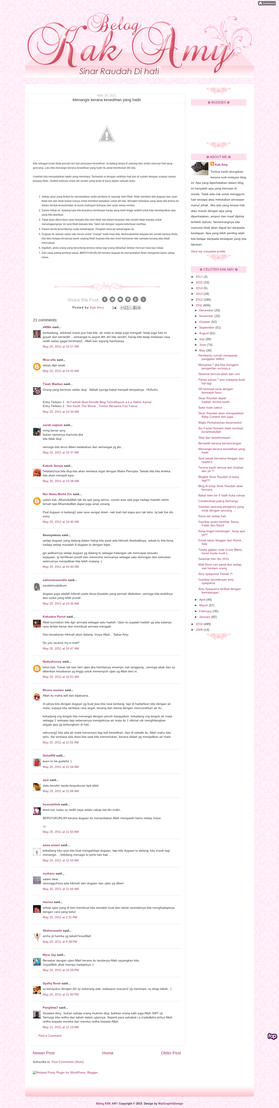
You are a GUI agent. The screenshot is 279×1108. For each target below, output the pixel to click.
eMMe (47, 327)
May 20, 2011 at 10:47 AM (61, 648)
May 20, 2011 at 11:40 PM (61, 994)
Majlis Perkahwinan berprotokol (220, 422)
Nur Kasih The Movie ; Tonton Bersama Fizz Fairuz (102, 406)
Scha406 (49, 755)
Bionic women (53, 690)
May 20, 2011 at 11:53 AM (61, 860)
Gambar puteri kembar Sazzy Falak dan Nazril (218, 523)
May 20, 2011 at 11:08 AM (61, 791)
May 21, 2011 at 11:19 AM (61, 1027)
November (206, 316)
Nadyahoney (52, 661)
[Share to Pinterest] (139, 307)
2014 (200, 288)
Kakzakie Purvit (54, 616)
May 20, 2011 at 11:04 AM (61, 767)
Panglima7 (50, 1007)
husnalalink (51, 804)
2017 (200, 276)
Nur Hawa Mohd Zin (57, 494)
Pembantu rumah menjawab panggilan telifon (217, 357)
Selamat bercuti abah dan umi (219, 374)
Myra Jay (49, 954)
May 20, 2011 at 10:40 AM (61, 521)
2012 (200, 299)
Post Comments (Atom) (68, 1062)
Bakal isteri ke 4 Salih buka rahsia (221, 495)
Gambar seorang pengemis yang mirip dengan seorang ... (221, 508)
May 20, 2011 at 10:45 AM (61, 603)
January (205, 617)
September (207, 327)
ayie (46, 780)
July (202, 339)
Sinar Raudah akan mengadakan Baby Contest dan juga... (221, 415)
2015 (200, 282)
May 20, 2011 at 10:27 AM (61, 346)
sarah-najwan (53, 425)
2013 (200, 293)
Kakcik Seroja (53, 465)
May (202, 350)
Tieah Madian (53, 384)
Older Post (171, 1053)
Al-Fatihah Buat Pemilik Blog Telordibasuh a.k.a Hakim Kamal (109, 402)
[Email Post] (114, 307)
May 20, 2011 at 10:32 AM (61, 371)
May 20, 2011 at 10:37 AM (61, 452)
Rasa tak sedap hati (212, 516)
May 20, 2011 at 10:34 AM (61, 411)
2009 (200, 629)
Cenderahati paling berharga (218, 501)
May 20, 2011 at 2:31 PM (60, 917)
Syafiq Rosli (52, 983)
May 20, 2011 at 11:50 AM (61, 832)
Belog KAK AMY (107, 1103)
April (202, 599)
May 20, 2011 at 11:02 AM (61, 742)
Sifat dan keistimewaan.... (216, 437)
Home (108, 1053)
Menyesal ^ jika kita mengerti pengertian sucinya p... (218, 366)
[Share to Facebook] (135, 307)
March (204, 605)
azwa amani (51, 845)
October (205, 322)
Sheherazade (52, 930)
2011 (199, 305)
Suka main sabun (210, 407)
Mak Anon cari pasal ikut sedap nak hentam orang (219, 566)
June (203, 344)
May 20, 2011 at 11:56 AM (61, 889)
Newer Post (43, 1053)
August (204, 333)
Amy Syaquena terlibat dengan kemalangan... (219, 590)
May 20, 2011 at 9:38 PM (60, 941)
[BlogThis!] (126, 307)
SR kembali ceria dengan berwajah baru (215, 390)
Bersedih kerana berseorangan (219, 443)
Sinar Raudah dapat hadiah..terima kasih (214, 400)
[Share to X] (131, 307)
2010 (200, 624)
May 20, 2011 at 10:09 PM (61, 970)
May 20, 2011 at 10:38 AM (61, 481)
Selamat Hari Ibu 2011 (213, 559)
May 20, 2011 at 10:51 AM (61, 676)
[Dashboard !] (267, 4)
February (206, 611)
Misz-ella (49, 359)
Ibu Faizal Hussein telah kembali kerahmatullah (220, 430)
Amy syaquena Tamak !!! (215, 574)
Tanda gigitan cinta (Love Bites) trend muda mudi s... (220, 551)
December (206, 310)
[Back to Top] (272, 1036)
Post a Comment (49, 1035)
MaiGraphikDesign (170, 1103)
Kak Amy (221, 164)
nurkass (49, 873)
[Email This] (122, 307)
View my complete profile (208, 251)
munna (48, 902)
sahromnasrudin (55, 580)
